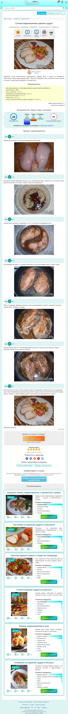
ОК (35, 707)
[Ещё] (63, 13)
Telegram (44, 707)
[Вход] (66, 2)
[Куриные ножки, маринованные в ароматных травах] (19, 505)
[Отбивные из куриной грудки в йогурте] (19, 677)
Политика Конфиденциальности (34, 710)
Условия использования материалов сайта (34, 711)
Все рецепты (41, 13)
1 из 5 (28, 449)
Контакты (25, 705)
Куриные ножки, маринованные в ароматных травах (34, 492)
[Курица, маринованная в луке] (19, 640)
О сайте (31, 705)
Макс (38, 707)
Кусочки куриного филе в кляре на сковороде (34, 555)
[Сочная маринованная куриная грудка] (34, 54)
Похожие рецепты (14, 27)
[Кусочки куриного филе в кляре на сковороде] (19, 567)
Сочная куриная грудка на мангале (34, 589)
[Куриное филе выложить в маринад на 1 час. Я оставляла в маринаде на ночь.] (34, 240)
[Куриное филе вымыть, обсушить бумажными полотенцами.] (34, 157)
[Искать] (63, 8)
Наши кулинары (40, 705)
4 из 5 (36, 449)
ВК (32, 707)
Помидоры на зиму (53, 13)
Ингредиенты (25, 27)
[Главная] (32, 3)
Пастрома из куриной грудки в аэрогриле (34, 524)
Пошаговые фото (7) (45, 27)
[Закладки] (62, 2)
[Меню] (2, 2)
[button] (44, 35)
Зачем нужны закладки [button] (34, 442)
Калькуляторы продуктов (41, 702)
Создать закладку (35, 438)
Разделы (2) (55, 27)
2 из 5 (31, 449)
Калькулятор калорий (25, 702)
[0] (37, 34)
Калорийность (34, 27)
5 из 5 (39, 449)
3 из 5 (34, 449)
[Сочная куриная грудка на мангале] (19, 604)
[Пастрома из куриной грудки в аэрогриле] (19, 537)
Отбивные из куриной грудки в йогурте (34, 662)
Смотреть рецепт (49, 516)
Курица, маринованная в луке (34, 625)
